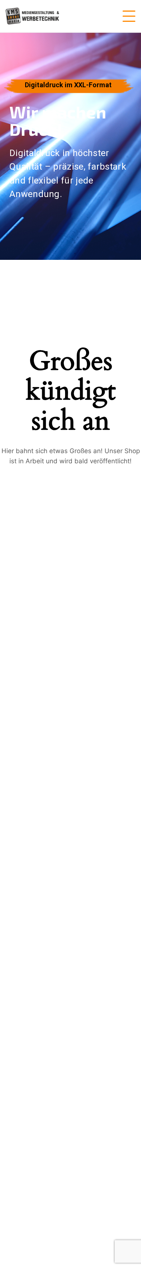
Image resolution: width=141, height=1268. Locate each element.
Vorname (25, 680)
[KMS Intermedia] (32, 16)
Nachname (85, 680)
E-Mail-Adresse (36, 696)
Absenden (32, 790)
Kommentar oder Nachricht (49, 730)
